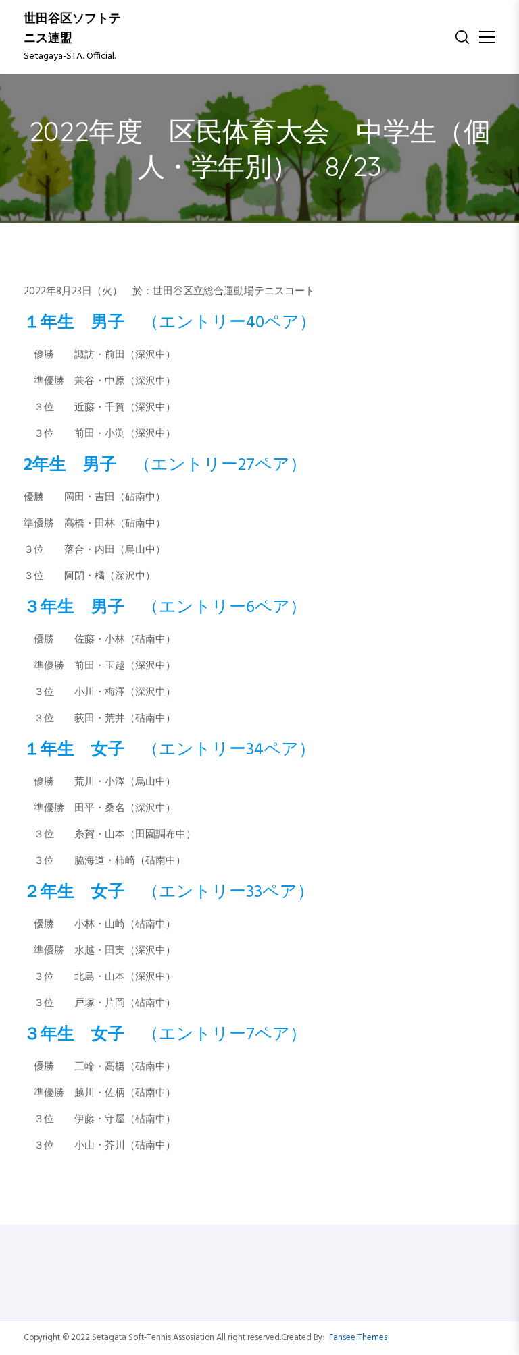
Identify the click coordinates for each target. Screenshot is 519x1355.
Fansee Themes (358, 1338)
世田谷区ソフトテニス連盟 (72, 29)
